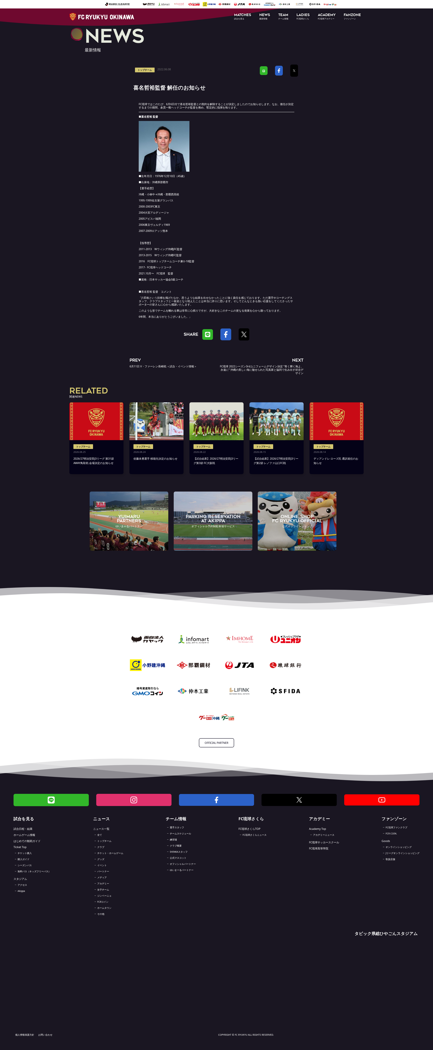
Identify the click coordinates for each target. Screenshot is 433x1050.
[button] (242, 16)
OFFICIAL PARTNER (216, 743)
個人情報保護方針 (24, 1034)
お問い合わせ (45, 1034)
